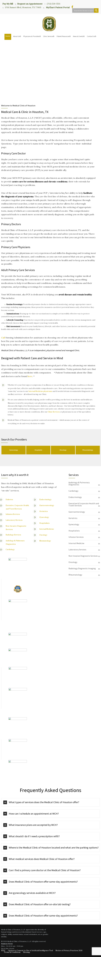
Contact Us (91, 36)
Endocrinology (45, 499)
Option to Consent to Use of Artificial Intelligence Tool (30, 950)
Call (3, 337)
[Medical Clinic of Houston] (50, 24)
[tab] (84, 484)
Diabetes (9, 499)
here (30, 376)
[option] (13, 450)
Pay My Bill (7, 3)
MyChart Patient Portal (58, 7)
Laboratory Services (14, 520)
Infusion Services (13, 514)
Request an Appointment (29, 3)
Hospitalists (44, 523)
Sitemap (26, 952)
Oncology (43, 535)
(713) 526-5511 (53, 3)
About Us (16, 36)
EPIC (3, 950)
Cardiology (10, 549)
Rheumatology (45, 541)
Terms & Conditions (12, 952)
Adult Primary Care (12, 270)
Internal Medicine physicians (40, 391)
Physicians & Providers (31, 36)
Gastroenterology (46, 505)
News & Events (78, 36)
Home (8, 36)
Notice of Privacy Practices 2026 (68, 950)
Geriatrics (43, 511)
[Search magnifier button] (96, 10)
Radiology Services (13, 535)
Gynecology (44, 517)
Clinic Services (48, 36)
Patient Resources (63, 36)
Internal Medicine (46, 529)
